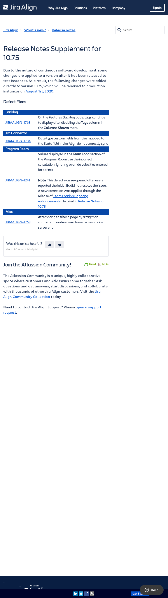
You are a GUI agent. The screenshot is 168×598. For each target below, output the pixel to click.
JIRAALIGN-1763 (17, 123)
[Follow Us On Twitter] (81, 593)
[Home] (20, 7)
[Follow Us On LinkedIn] (75, 593)
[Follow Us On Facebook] (86, 593)
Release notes (63, 30)
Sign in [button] (157, 8)
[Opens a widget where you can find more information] (152, 590)
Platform (99, 8)
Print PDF (99, 264)
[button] (49, 244)
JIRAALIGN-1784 (18, 141)
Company (118, 8)
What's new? (35, 30)
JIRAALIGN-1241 (17, 180)
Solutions (80, 8)
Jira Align (10, 30)
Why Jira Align (58, 8)
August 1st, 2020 (39, 91)
